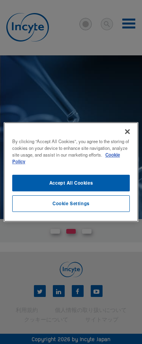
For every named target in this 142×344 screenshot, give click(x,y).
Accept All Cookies (71, 183)
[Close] (127, 131)
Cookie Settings (71, 203)
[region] (71, 172)
